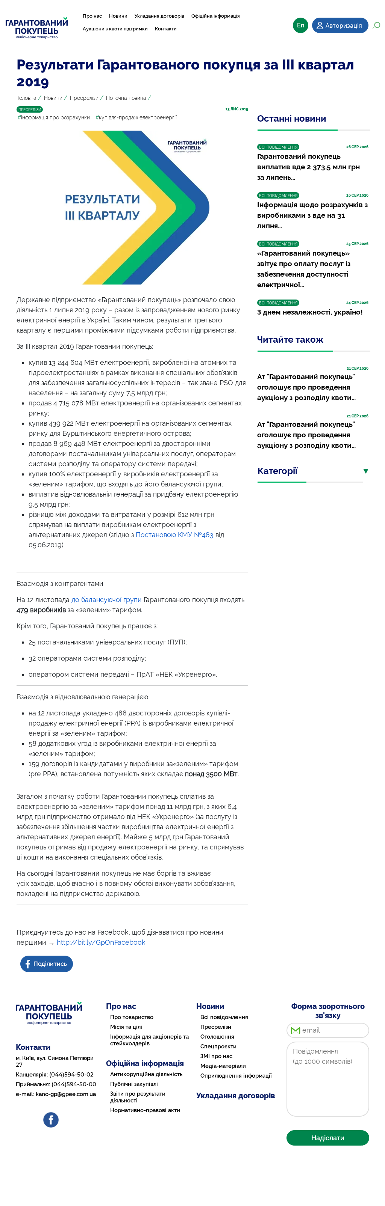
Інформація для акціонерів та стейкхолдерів (149, 1040)
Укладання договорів (159, 16)
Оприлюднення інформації (236, 1075)
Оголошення (217, 1036)
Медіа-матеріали (223, 1066)
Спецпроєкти (218, 1046)
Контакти (166, 29)
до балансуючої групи (106, 600)
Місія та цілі (126, 1027)
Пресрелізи (84, 98)
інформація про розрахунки (54, 117)
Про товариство (131, 1017)
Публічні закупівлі (134, 1084)
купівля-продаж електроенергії (136, 117)
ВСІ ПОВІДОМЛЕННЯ (278, 147)
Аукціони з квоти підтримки (115, 29)
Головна (27, 98)
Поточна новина (126, 98)
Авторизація (344, 25)
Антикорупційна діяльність (146, 1074)
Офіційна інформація (215, 16)
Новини (118, 16)
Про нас (92, 16)
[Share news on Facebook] (47, 964)
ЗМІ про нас (216, 1056)
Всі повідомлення (224, 1017)
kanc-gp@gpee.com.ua (66, 1094)
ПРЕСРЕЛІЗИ (29, 110)
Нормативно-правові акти (145, 1110)
